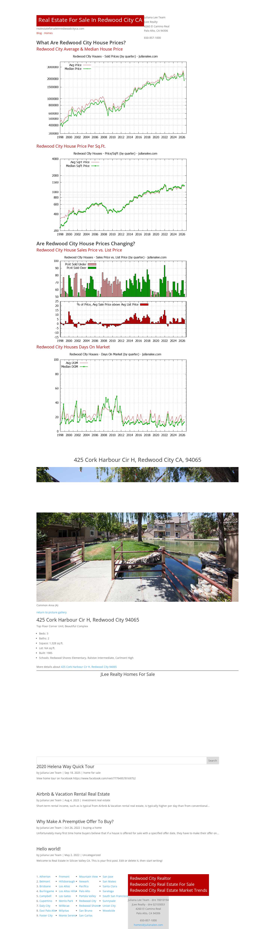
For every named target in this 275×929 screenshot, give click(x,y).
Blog (39, 33)
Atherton (45, 876)
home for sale (92, 772)
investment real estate (96, 800)
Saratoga (108, 891)
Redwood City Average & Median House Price (79, 49)
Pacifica (83, 886)
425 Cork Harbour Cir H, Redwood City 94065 (89, 667)
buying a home (92, 827)
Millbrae (64, 905)
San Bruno (85, 910)
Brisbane (45, 886)
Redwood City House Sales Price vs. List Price (79, 250)
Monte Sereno (68, 915)
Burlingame (46, 891)
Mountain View (88, 876)
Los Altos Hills (67, 891)
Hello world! (48, 849)
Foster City (46, 915)
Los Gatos (65, 896)
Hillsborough (67, 881)
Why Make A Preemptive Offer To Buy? (75, 821)
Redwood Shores (89, 905)
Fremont (64, 876)
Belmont (44, 881)
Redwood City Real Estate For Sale (162, 884)
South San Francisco (115, 896)
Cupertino (45, 901)
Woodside (109, 910)
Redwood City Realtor (150, 878)
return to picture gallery (51, 612)
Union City (109, 905)
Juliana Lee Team (51, 772)
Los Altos (64, 886)
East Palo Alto (47, 910)
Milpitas (64, 910)
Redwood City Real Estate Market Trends (168, 890)
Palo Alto (84, 891)
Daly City (44, 905)
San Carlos (85, 915)
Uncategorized (91, 855)
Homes (48, 33)
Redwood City (87, 901)
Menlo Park (66, 901)
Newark (84, 881)
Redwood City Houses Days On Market (73, 347)
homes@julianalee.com (148, 925)
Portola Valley (87, 896)
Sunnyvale (109, 901)
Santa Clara (110, 886)
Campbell (45, 896)
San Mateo (109, 881)
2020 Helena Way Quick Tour (65, 766)
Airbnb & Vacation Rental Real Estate (73, 794)
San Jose (108, 876)
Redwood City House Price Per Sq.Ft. (71, 146)
